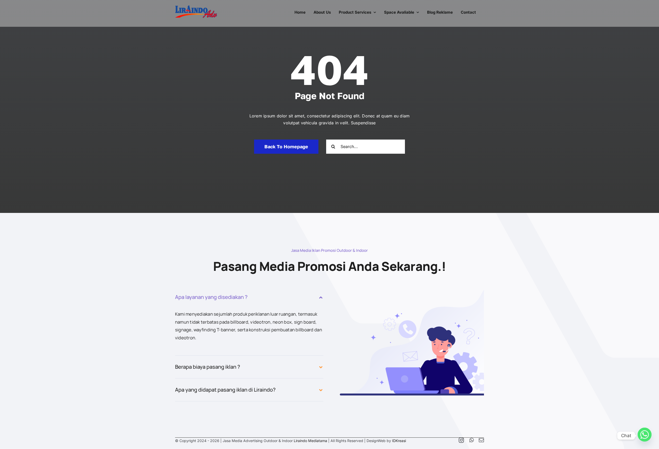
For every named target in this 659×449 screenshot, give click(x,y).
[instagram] (461, 440)
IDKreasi (399, 440)
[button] (249, 297)
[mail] (481, 440)
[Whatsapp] (645, 436)
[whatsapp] (471, 440)
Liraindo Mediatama (310, 440)
